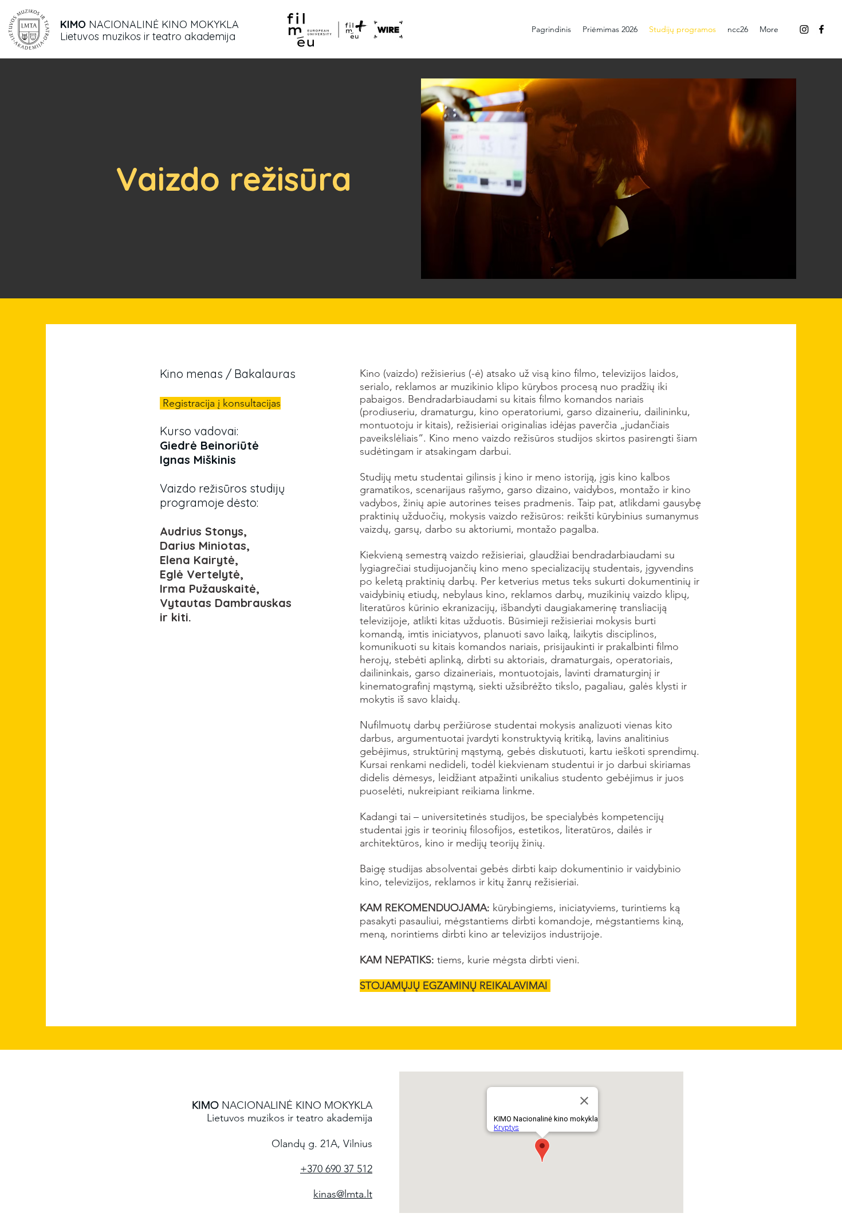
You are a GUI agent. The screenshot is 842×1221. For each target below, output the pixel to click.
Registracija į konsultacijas (222, 403)
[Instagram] (804, 29)
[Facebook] (821, 29)
